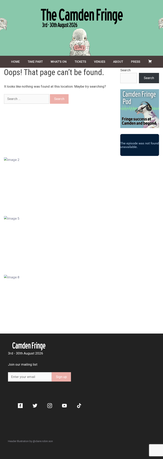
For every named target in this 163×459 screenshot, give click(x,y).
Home (15, 62)
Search (125, 70)
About (118, 62)
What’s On (59, 62)
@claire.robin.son (43, 441)
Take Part (35, 62)
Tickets (80, 62)
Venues (99, 62)
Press (135, 62)
